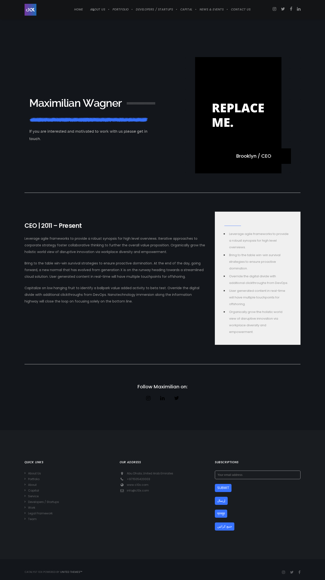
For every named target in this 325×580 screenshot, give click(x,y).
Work (31, 508)
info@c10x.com (138, 490)
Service (33, 496)
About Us (34, 473)
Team (32, 519)
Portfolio (33, 479)
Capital (33, 490)
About (32, 485)
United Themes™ (71, 572)
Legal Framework (40, 513)
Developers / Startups (43, 502)
